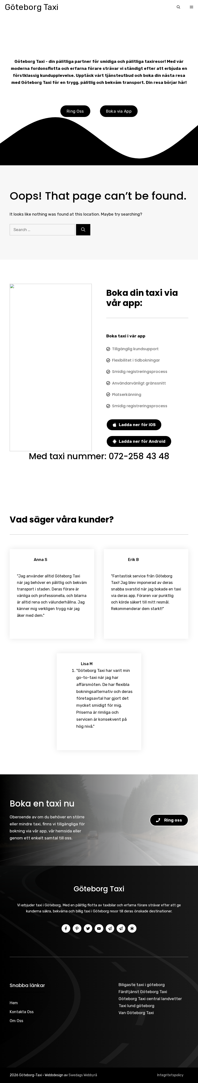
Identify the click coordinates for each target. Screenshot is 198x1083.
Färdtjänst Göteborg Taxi (143, 991)
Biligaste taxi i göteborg (142, 984)
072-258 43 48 (139, 456)
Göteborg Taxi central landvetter (150, 998)
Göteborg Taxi (31, 7)
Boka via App (119, 111)
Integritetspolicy (170, 1075)
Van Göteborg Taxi (136, 1012)
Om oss (16, 1020)
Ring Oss (75, 111)
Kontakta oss (22, 1012)
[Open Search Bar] (178, 7)
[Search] (83, 230)
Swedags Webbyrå (83, 1075)
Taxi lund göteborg (136, 1005)
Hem (14, 1003)
